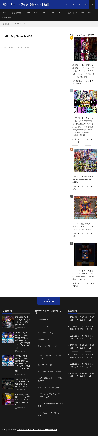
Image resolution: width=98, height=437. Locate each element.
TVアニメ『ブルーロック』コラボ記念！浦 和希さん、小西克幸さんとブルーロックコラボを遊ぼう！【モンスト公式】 (22, 340)
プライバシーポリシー (46, 333)
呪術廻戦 (8, 17)
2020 (72, 373)
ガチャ (36, 13)
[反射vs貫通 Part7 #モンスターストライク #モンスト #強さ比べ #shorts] (8, 322)
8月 (74, 320)
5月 (89, 317)
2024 (72, 336)
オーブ (90, 13)
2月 (79, 317)
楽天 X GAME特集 (45, 365)
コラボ (27, 13)
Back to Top (49, 302)
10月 (82, 329)
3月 (83, 317)
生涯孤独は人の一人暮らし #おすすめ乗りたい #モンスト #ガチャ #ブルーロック (22, 400)
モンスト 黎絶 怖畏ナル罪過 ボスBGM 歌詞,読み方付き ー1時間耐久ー (83, 226)
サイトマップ (43, 326)
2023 (72, 345)
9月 (78, 329)
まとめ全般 (16, 13)
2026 (72, 317)
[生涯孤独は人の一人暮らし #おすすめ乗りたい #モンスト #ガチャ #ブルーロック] (8, 399)
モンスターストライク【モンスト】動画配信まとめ (37, 430)
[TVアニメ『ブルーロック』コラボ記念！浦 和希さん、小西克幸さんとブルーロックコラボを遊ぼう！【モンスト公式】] (8, 337)
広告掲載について (45, 340)
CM (82, 13)
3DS (53, 13)
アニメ (61, 13)
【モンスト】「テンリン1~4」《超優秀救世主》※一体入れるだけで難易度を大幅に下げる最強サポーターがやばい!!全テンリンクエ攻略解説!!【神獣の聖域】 (82, 126)
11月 (86, 329)
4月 (86, 317)
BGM (45, 13)
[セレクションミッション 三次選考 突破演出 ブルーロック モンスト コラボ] (8, 383)
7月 (71, 320)
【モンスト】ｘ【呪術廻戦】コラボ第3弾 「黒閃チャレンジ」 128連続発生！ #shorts (83, 275)
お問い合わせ (43, 320)
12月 (91, 329)
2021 (72, 364)
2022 (72, 355)
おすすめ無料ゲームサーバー (49, 372)
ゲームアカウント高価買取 (48, 388)
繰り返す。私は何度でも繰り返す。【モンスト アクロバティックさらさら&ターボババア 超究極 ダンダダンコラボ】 (83, 71)
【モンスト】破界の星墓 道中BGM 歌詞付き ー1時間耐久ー (82, 179)
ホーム (5, 13)
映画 (69, 13)
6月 (93, 317)
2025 (72, 327)
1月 (76, 317)
